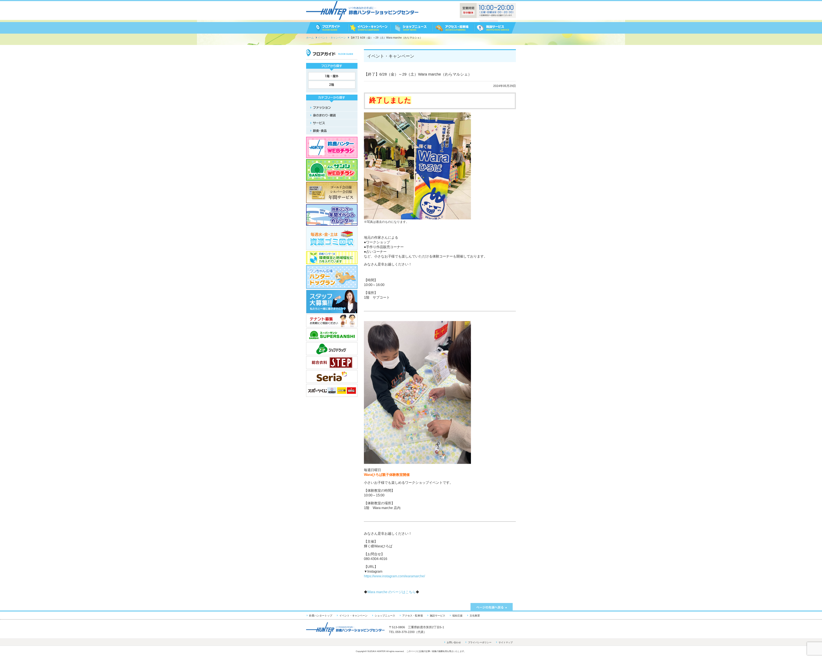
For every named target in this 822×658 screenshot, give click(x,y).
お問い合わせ (454, 642)
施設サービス (437, 615)
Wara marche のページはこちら (391, 592)
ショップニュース (385, 615)
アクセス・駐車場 (412, 615)
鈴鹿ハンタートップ (320, 615)
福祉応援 (457, 615)
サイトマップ (506, 642)
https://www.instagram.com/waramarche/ (394, 576)
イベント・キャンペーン (353, 615)
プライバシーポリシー (479, 642)
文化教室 (475, 615)
